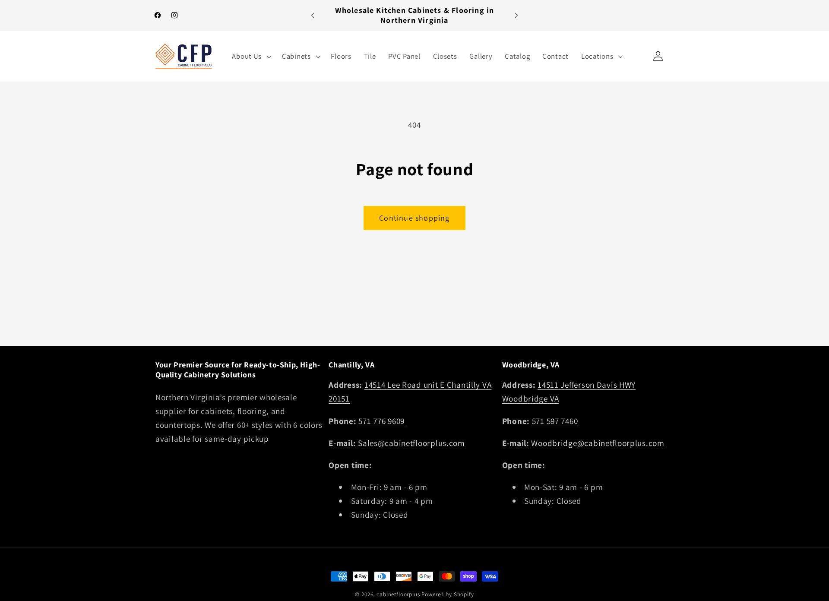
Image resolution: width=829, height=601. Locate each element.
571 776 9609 (381, 421)
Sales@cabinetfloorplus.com (411, 443)
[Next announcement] (516, 15)
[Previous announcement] (312, 15)
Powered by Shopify (447, 594)
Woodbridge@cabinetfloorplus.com (597, 443)
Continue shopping (414, 218)
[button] (251, 56)
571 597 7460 (555, 421)
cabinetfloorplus (398, 594)
